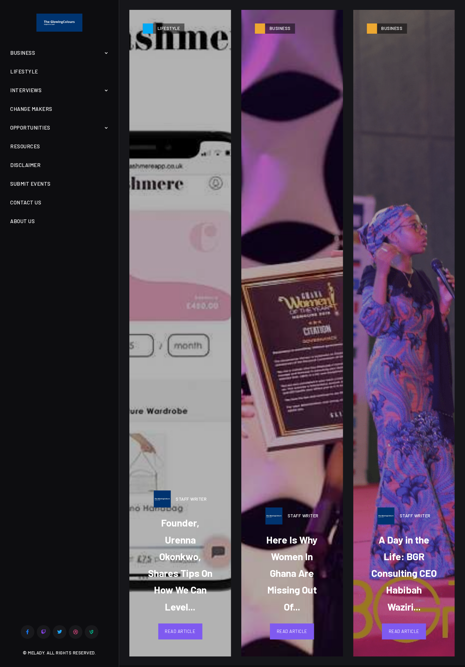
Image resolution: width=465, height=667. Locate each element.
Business (22, 53)
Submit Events (30, 184)
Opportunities (30, 127)
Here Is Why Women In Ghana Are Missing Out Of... (292, 573)
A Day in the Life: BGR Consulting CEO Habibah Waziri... (404, 573)
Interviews (26, 90)
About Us (22, 221)
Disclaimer (25, 165)
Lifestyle (24, 71)
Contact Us (25, 202)
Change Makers (31, 109)
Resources (25, 146)
